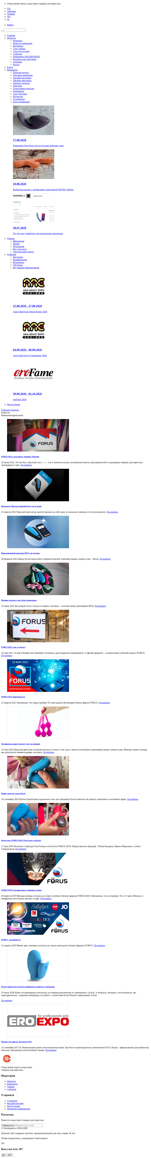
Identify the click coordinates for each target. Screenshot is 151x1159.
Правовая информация (18, 1108)
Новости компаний (22, 43)
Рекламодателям (15, 1103)
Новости (11, 38)
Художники (19, 99)
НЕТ (10, 1155)
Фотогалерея (13, 404)
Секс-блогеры (20, 94)
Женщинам (18, 241)
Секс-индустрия (21, 51)
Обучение (18, 265)
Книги (16, 64)
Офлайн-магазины (22, 80)
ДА (3, 1155)
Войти (10, 25)
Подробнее (26, 465)
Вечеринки (18, 262)
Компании (12, 70)
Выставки (18, 257)
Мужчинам (18, 246)
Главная (11, 35)
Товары (11, 238)
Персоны (17, 86)
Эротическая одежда (23, 251)
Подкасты (18, 96)
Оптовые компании (23, 75)
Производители (21, 72)
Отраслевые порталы (23, 88)
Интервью (18, 46)
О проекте (12, 1101)
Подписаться (8, 1125)
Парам (16, 244)
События (17, 54)
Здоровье (17, 62)
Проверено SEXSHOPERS (26, 56)
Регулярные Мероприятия (26, 267)
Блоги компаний (21, 102)
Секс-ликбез (19, 48)
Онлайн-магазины (22, 78)
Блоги (10, 67)
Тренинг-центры (21, 83)
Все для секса (20, 249)
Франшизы (18, 91)
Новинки (17, 40)
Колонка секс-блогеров (24, 59)
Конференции (20, 259)
